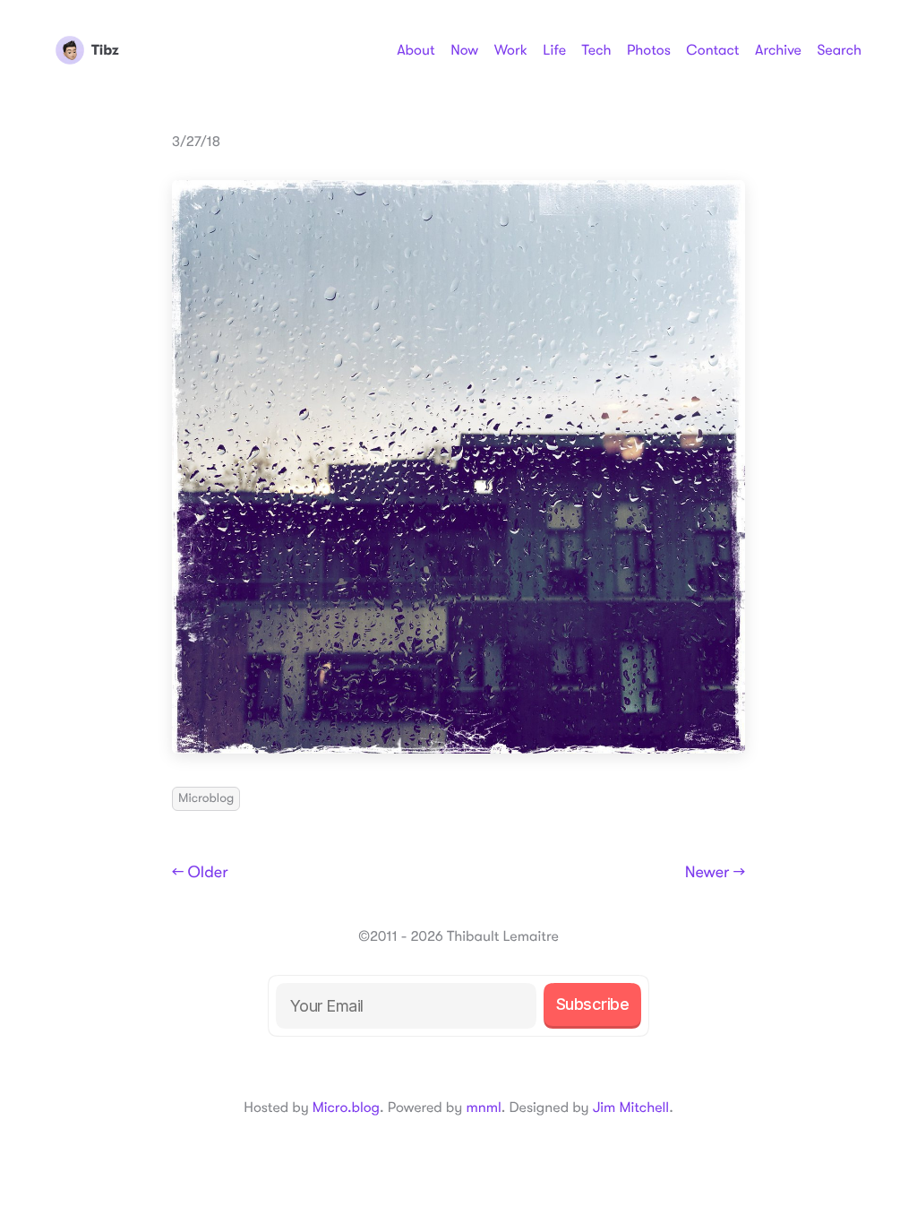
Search (839, 50)
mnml (483, 1107)
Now (464, 50)
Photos (649, 50)
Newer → (715, 873)
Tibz (105, 50)
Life (554, 50)
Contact (712, 50)
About (415, 50)
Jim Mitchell (631, 1107)
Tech (596, 50)
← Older (200, 873)
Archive (778, 50)
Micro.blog (346, 1107)
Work (510, 50)
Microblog (206, 798)
